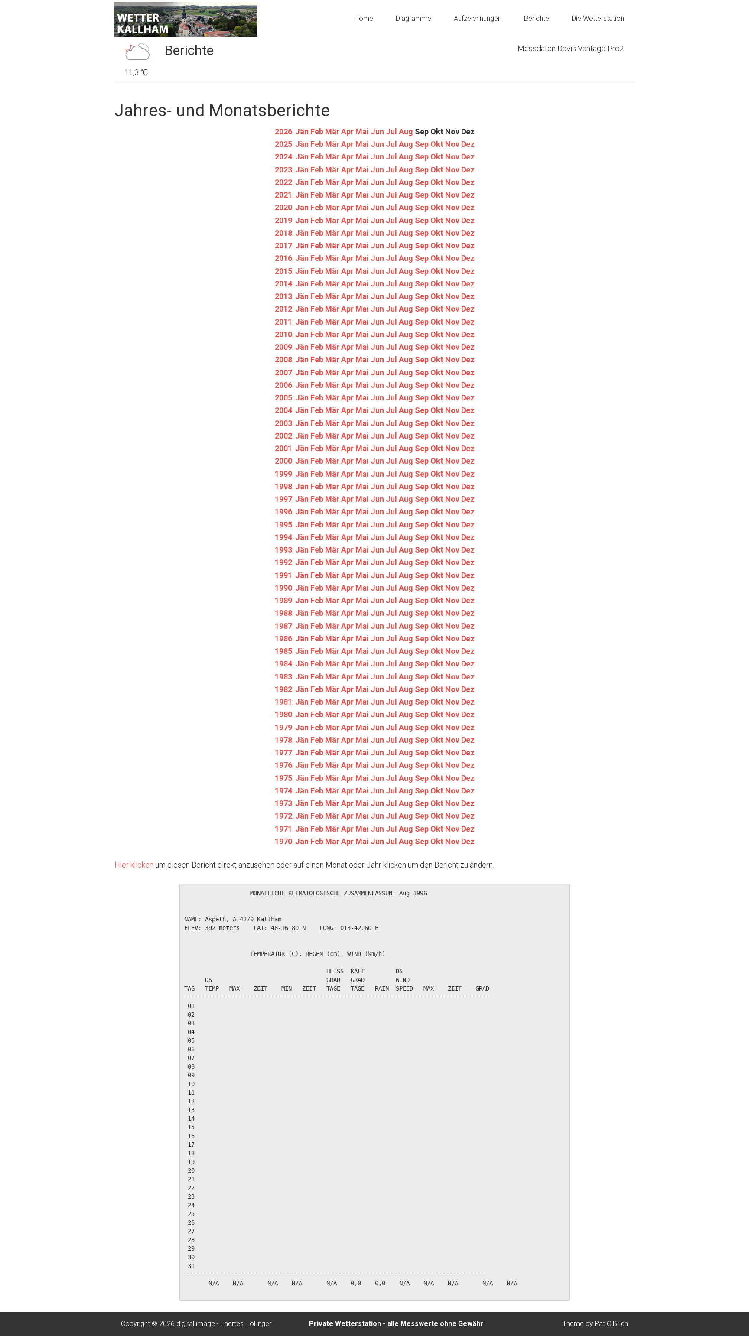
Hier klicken (133, 864)
